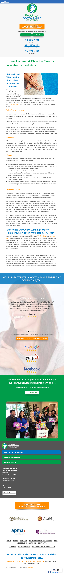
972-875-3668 (32, 50)
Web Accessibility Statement (43, 547)
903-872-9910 (32, 40)
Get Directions (38, 34)
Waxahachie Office (13, 452)
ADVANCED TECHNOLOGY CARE (40, 541)
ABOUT (15, 541)
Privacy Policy (24, 547)
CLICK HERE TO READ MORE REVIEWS (32, 338)
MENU (6, 2)
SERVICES (23, 541)
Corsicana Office (13, 457)
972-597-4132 (32, 45)
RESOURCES (32, 543)
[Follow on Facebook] (49, 572)
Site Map (12, 547)
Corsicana (20, 561)
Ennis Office (10, 462)
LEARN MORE (32, 393)
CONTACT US (42, 543)
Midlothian (40, 561)
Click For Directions (9, 493)
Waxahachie (11, 561)
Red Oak (32, 561)
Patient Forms (26, 34)
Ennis (27, 561)
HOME (8, 541)
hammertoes (14, 104)
